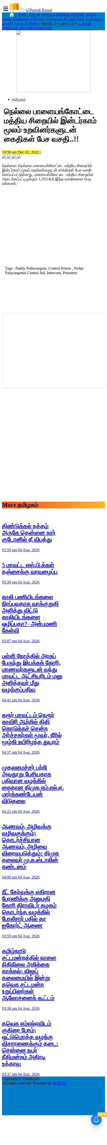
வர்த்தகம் (38, 19)
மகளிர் (7, 23)
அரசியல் (48, 14)
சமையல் (21, 23)
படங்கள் (84, 23)
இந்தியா (63, 14)
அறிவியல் (10, 28)
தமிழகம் (78, 14)
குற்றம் (91, 14)
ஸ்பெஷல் (26, 28)
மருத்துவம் (94, 19)
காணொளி (43, 28)
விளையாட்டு (57, 19)
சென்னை (21, 19)
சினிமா (35, 23)
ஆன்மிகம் (76, 19)
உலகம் (7, 19)
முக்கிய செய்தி (27, 14)
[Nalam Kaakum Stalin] (53, 91)
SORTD (59, 1083)
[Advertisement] (53, 230)
